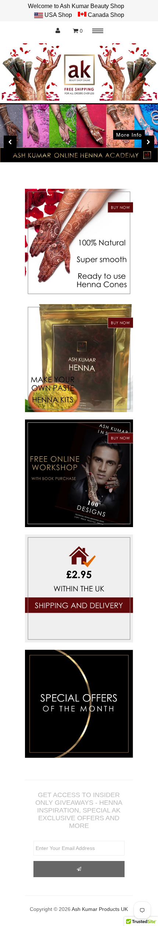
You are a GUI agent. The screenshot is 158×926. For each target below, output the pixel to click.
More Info (129, 135)
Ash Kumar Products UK (100, 909)
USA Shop (58, 15)
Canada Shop (105, 15)
